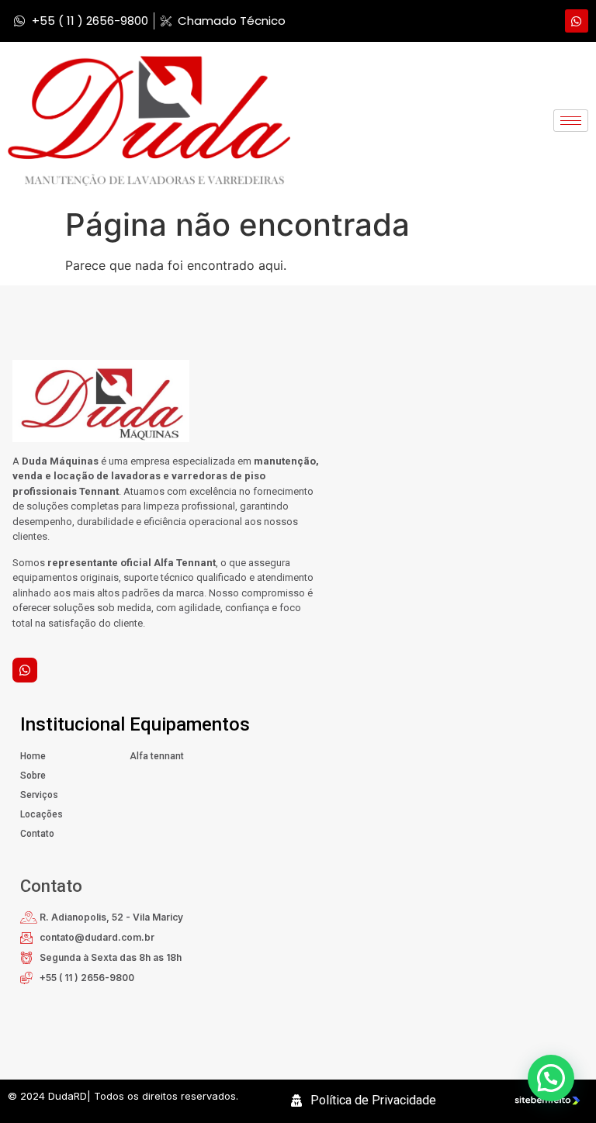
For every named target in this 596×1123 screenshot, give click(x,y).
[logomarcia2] (160, 401)
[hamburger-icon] (570, 120)
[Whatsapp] (576, 21)
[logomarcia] (149, 121)
